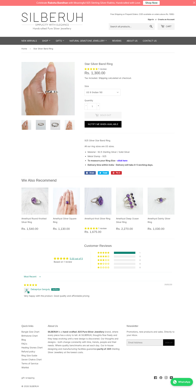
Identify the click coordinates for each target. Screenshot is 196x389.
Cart (168, 26)
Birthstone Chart (29, 335)
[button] (91, 69)
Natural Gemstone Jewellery (87, 40)
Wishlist (25, 367)
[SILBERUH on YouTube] (171, 378)
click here (122, 160)
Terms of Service (29, 363)
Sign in (151, 19)
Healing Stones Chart (32, 347)
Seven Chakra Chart (31, 359)
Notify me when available (103, 124)
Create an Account (166, 19)
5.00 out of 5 (76, 258)
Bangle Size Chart (30, 331)
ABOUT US (132, 40)
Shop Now (151, 3)
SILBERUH (34, 386)
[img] (30, 285)
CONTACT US (150, 40)
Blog (23, 339)
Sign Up (169, 342)
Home (24, 48)
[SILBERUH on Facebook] (155, 378)
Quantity (89, 100)
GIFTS (59, 40)
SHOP (45, 40)
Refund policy (28, 351)
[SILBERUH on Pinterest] (160, 378)
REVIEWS (116, 40)
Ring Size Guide (29, 355)
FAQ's (24, 343)
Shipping (103, 78)
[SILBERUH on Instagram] (166, 378)
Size (87, 86)
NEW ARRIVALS (29, 40)
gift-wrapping (27, 378)
